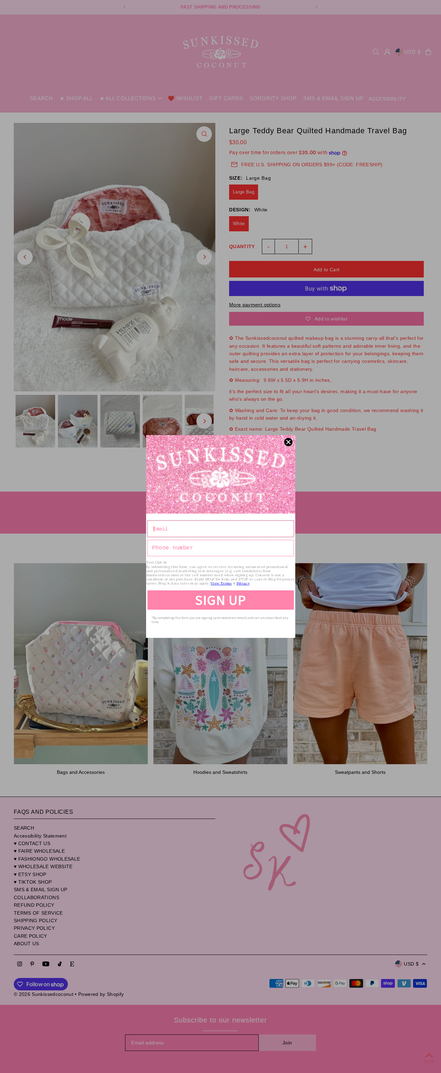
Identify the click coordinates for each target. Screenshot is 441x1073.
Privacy (243, 583)
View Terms (221, 583)
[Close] (288, 442)
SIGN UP (220, 600)
